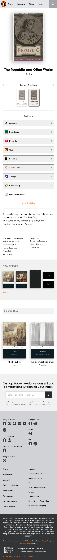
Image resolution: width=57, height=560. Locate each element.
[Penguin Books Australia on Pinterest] (14, 423)
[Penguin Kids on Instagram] (35, 423)
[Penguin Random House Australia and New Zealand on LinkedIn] (24, 423)
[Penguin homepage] (3, 4)
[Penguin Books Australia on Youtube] (19, 423)
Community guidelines (37, 473)
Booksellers (8, 474)
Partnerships (8, 496)
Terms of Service (26, 543)
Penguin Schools (10, 501)
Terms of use (33, 496)
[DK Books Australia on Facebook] (30, 443)
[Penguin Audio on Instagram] (4, 460)
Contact (6, 480)
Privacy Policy (45, 404)
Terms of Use (32, 404)
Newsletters (8, 490)
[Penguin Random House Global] (10, 549)
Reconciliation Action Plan (38, 501)
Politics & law (35, 247)
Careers (31, 469)
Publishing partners (35, 478)
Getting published (11, 485)
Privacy (31, 492)
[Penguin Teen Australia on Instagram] (9, 440)
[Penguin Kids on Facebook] (30, 423)
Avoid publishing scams (37, 487)
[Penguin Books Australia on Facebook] (4, 423)
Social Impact (9, 506)
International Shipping (37, 505)
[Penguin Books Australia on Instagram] (9, 423)
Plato (28, 74)
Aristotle (42, 364)
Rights (30, 483)
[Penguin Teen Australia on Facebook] (4, 440)
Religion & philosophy (38, 241)
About (5, 469)
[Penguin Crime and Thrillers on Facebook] (4, 450)
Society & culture (36, 244)
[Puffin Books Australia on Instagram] (30, 433)
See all (5, 292)
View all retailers (28, 203)
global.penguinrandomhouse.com (18, 555)
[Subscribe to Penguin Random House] (48, 394)
